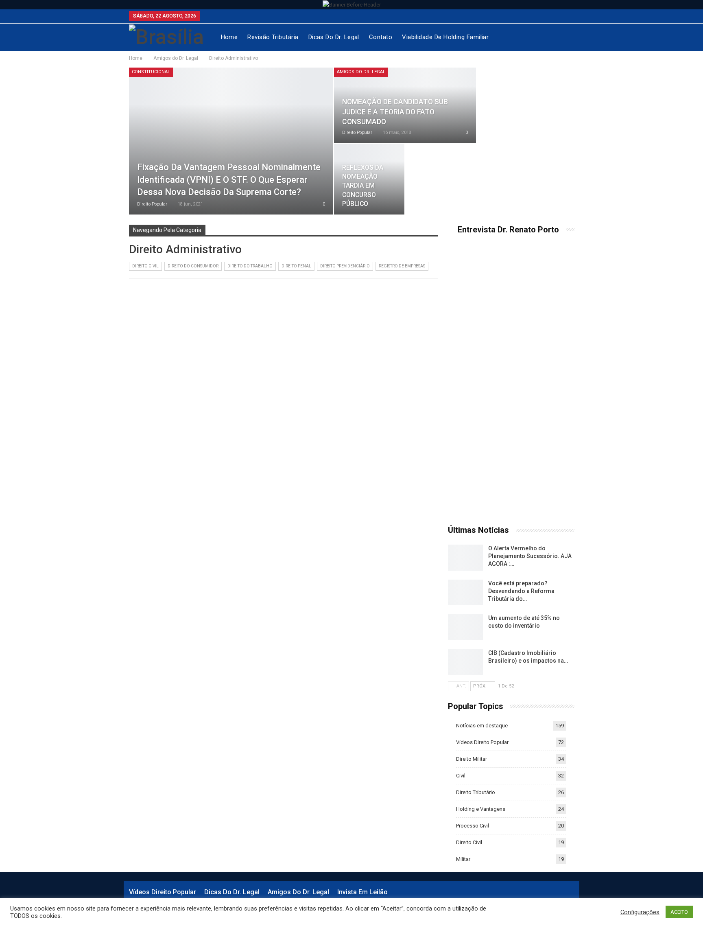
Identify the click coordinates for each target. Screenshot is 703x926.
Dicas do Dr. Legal (333, 37)
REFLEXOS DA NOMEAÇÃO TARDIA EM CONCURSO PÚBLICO (362, 186)
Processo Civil (472, 826)
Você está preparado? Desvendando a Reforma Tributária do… (521, 591)
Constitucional (151, 71)
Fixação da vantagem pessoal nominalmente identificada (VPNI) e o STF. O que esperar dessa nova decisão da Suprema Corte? (229, 179)
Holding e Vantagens (480, 809)
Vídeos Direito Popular (482, 742)
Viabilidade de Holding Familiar (445, 37)
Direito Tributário (475, 792)
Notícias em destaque (482, 725)
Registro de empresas (402, 266)
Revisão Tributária (272, 37)
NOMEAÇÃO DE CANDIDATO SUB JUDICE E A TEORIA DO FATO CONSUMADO (395, 112)
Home (229, 37)
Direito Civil (145, 266)
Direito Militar (471, 759)
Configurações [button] (639, 912)
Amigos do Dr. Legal (361, 71)
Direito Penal (296, 266)
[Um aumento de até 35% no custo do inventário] (465, 627)
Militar (463, 859)
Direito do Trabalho (250, 266)
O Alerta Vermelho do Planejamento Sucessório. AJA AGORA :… (530, 556)
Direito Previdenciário (345, 266)
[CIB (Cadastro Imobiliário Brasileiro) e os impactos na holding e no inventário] (465, 662)
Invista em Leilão (362, 892)
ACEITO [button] (679, 912)
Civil (460, 776)
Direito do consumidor (193, 266)
